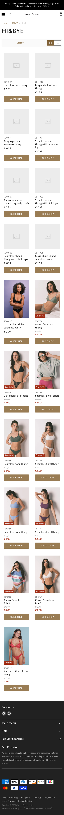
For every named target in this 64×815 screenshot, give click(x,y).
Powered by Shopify (44, 808)
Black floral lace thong (16, 395)
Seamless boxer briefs (47, 395)
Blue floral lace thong (15, 85)
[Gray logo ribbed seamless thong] (16, 121)
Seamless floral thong (16, 464)
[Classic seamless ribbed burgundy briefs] (16, 180)
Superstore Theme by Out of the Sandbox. (19, 808)
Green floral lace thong (44, 326)
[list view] (57, 43)
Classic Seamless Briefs (13, 602)
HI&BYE (14, 23)
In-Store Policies (25, 801)
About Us (37, 797)
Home (4, 23)
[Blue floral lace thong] (16, 65)
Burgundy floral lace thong (46, 87)
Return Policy (49, 797)
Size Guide (13, 797)
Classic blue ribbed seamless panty (45, 257)
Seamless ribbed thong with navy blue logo (46, 144)
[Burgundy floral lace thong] (47, 65)
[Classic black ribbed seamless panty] (16, 299)
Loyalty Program (8, 801)
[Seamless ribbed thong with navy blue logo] (47, 121)
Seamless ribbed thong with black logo (16, 257)
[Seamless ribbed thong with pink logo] (47, 180)
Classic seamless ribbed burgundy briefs (16, 202)
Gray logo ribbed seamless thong (13, 143)
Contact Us (25, 797)
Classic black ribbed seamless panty (14, 326)
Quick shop (16, 99)
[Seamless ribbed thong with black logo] (16, 236)
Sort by (20, 43)
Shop (4, 797)
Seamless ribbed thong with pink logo (46, 202)
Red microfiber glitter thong (16, 673)
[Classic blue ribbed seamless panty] (47, 236)
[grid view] (50, 43)
